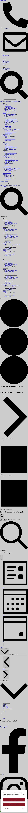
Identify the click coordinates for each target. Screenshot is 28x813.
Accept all (14, 799)
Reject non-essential (14, 804)
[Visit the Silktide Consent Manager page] (23, 808)
